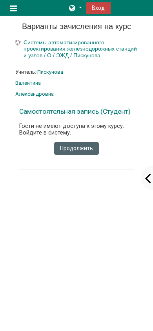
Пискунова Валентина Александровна (39, 83)
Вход (98, 8)
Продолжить (76, 148)
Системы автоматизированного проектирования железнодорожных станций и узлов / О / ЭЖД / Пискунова (80, 49)
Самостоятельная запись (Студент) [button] (75, 111)
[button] (75, 7)
